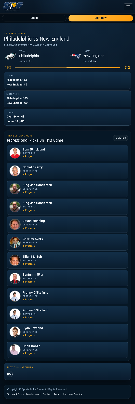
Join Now (101, 18)
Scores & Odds (15, 394)
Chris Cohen (31, 346)
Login (34, 18)
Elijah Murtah (32, 257)
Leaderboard (33, 394)
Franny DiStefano (35, 292)
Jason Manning (34, 221)
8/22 (10, 373)
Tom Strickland (34, 149)
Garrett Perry (33, 167)
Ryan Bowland (33, 328)
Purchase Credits (72, 394)
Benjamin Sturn (34, 274)
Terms (57, 394)
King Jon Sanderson (37, 185)
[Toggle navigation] (128, 6)
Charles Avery (33, 239)
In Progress (29, 156)
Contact (47, 394)
